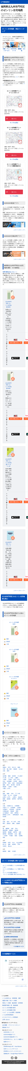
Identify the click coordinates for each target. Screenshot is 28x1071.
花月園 (4, 776)
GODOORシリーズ (14, 49)
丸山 (13, 842)
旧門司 (4, 783)
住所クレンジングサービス (11, 1049)
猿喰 (8, 793)
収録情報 (18, 1012)
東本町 (16, 830)
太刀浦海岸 (6, 813)
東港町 (10, 832)
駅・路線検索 (14, 1005)
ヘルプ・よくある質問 (8, 1012)
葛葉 (4, 785)
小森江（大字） (7, 788)
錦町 (13, 823)
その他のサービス (19, 946)
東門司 (15, 832)
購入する (14, 118)
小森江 (15, 786)
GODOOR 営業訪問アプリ (11, 1037)
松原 (9, 842)
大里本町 (11, 809)
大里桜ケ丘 (10, 806)
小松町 (10, 786)
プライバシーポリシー (14, 1025)
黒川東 (18, 785)
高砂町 (12, 811)
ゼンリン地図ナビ (18, 1039)
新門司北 (20, 799)
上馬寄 (10, 779)
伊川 (9, 767)
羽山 (16, 828)
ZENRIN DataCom (20, 1061)
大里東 (19, 807)
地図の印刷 (5, 1000)
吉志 (4, 781)
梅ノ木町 (9, 769)
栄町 (4, 793)
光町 (20, 832)
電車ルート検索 (6, 1003)
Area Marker (18, 1046)
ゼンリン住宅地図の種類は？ (10, 872)
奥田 (8, 771)
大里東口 (5, 809)
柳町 (7, 639)
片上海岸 (20, 776)
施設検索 (14, 1003)
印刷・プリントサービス (6, 49)
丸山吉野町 (19, 842)
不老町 (11, 835)
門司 (19, 844)
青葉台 (4, 767)
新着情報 (14, 998)
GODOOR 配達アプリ (9, 1034)
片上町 (4, 778)
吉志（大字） (17, 779)
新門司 (14, 799)
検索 (23, 749)
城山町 (20, 797)
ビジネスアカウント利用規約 (10, 1017)
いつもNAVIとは (6, 998)
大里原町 (12, 807)
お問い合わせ (6, 1019)
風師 (9, 776)
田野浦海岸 (16, 815)
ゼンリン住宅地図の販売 (9, 1007)
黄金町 (4, 786)
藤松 (20, 834)
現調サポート (7, 1041)
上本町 (4, 779)
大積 (7, 644)
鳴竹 (4, 823)
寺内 (12, 793)
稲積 (19, 767)
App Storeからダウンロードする (15, 358)
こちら (16, 76)
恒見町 (4, 816)
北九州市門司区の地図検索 (13, 918)
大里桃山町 (6, 811)
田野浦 (16, 813)
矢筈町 (14, 851)
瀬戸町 (4, 800)
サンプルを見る (14, 122)
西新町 (18, 823)
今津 (4, 769)
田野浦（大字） (7, 815)
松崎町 (4, 842)
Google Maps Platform (17, 1053)
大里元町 (18, 809)
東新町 (11, 830)
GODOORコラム (8, 1039)
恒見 (22, 815)
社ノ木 (10, 795)
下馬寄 (4, 795)
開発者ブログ (6, 1027)
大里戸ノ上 (6, 807)
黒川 (8, 785)
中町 (19, 821)
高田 (17, 811)
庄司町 (15, 795)
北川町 (15, 781)
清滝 (9, 783)
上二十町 (10, 778)
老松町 (15, 769)
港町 (9, 844)
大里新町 (17, 806)
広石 (16, 834)
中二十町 (13, 821)
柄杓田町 (10, 834)
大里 (4, 806)
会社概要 (4, 1025)
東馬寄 (4, 832)
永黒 (4, 821)
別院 (16, 835)
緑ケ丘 (4, 844)
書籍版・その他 (21, 49)
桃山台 (10, 846)
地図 (19, 998)
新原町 (8, 799)
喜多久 (20, 781)
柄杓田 (4, 834)
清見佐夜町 (19, 783)
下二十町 (17, 793)
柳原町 (4, 851)
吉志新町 (9, 781)
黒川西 (13, 785)
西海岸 (8, 641)
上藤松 (16, 778)
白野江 (14, 797)
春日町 (14, 776)
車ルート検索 (13, 1000)
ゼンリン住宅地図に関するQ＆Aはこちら (14, 874)
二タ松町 (5, 835)
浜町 (12, 828)
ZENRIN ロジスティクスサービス (12, 1051)
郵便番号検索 (6, 1005)
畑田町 (7, 828)
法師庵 (20, 835)
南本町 (14, 844)
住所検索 (20, 1003)
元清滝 (4, 846)
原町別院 (5, 830)
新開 (4, 799)
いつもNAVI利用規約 (7, 1015)
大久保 (20, 769)
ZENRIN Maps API (8, 1046)
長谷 (8, 821)
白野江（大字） (7, 797)
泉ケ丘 (14, 767)
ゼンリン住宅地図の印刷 (9, 1010)
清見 (13, 783)
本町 (4, 837)
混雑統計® (6, 1053)
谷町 (11, 813)
